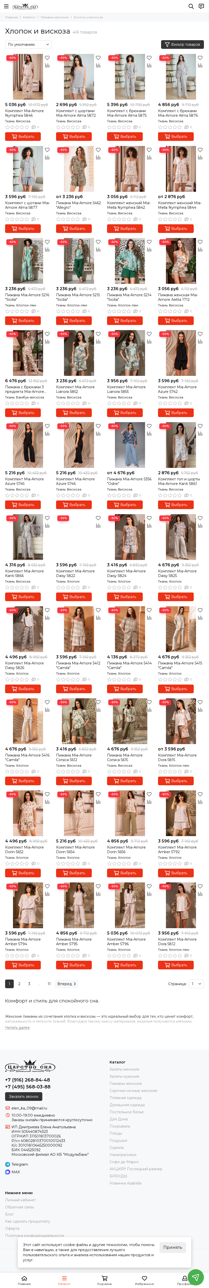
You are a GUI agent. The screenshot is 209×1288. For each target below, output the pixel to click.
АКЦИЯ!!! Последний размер (136, 1169)
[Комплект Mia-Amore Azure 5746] (79, 445)
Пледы (116, 1133)
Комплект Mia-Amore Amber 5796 (126, 941)
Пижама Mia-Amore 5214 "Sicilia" (129, 297)
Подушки (118, 1140)
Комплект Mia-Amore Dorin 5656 (126, 849)
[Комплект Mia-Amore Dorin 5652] (28, 813)
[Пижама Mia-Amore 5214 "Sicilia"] (130, 261)
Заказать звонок (23, 1096)
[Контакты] (201, 6)
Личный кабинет (20, 1200)
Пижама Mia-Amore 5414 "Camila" (129, 665)
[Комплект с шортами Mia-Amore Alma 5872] (79, 77)
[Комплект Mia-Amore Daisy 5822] (79, 537)
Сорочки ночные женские (133, 1090)
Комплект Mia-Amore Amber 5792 (177, 849)
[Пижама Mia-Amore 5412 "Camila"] (79, 629)
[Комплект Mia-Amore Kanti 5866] (28, 537)
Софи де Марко (124, 1162)
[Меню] (6, 6)
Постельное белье (127, 1112)
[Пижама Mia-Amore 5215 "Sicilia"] (79, 261)
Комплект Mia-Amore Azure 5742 (177, 389)
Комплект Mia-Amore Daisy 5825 (177, 573)
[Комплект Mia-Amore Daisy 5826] (28, 629)
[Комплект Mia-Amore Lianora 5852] (79, 353)
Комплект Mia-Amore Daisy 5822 (75, 573)
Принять (172, 1247)
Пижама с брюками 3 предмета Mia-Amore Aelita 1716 (24, 389)
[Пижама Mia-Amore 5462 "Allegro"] (79, 169)
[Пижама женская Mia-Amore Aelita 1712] (181, 261)
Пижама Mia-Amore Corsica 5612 (74, 757)
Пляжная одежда (125, 1097)
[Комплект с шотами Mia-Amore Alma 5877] (28, 169)
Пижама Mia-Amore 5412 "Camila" (78, 665)
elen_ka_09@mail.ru (29, 1108)
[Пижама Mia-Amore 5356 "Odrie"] (130, 445)
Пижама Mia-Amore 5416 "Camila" (27, 757)
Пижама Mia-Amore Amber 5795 (74, 941)
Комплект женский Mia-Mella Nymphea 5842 (129, 205)
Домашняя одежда (127, 1105)
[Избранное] (47, 58)
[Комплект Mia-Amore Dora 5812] (181, 905)
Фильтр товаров (185, 44)
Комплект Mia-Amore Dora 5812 (177, 941)
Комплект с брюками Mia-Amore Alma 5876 (178, 113)
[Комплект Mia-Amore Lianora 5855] (130, 353)
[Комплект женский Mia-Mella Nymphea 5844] (181, 169)
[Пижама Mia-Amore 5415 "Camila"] (181, 629)
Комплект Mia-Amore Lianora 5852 (75, 389)
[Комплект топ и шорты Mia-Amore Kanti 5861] (181, 445)
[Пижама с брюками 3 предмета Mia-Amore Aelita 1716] (28, 353)
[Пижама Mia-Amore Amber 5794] (28, 905)
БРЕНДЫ (118, 1176)
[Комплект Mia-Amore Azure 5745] (28, 445)
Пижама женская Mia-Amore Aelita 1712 (178, 297)
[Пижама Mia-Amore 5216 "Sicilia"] (28, 261)
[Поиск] (191, 6)
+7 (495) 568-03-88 (27, 1087)
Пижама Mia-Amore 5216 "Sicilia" (27, 297)
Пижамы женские (55, 17)
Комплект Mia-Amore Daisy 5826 (24, 665)
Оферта (12, 1228)
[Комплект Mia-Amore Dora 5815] (181, 721)
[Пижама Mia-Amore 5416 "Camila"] (28, 721)
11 (49, 984)
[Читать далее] (17, 1028)
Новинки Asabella (125, 1183)
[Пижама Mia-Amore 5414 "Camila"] (130, 629)
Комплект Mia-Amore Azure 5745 (24, 481)
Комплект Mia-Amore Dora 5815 (177, 757)
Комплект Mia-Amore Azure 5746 (75, 481)
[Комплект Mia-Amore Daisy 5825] (181, 537)
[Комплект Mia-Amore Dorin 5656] (130, 813)
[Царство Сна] (25, 6)
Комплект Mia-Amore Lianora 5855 (126, 389)
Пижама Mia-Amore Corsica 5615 (125, 757)
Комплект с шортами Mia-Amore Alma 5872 (76, 113)
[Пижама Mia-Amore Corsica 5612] (79, 721)
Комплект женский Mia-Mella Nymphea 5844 (180, 205)
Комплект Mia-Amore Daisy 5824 (126, 573)
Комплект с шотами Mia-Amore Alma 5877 (27, 205)
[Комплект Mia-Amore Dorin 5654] (79, 813)
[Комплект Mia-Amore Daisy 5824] (130, 537)
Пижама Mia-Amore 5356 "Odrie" (129, 481)
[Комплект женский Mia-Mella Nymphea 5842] (130, 169)
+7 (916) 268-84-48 (27, 1080)
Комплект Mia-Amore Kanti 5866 (24, 573)
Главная (11, 17)
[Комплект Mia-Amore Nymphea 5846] (28, 77)
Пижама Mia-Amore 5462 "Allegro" (78, 205)
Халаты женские (124, 1069)
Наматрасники (123, 1154)
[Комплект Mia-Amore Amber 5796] (130, 905)
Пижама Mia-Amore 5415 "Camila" (180, 665)
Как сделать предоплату (27, 1221)
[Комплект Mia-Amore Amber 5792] (181, 813)
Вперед (64, 984)
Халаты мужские (124, 1076)
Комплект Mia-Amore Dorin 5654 (75, 849)
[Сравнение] (47, 65)
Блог (9, 1214)
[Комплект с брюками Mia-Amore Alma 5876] (181, 77)
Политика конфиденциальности (34, 1235)
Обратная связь (19, 1207)
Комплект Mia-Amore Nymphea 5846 (24, 113)
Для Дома (119, 1119)
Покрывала (120, 1126)
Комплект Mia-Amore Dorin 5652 (24, 849)
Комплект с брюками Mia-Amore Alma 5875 (127, 113)
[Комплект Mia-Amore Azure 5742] (181, 353)
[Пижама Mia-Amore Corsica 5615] (130, 721)
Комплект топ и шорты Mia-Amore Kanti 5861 (179, 481)
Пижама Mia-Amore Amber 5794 (23, 941)
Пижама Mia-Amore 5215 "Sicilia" (78, 297)
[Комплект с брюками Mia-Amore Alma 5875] (130, 77)
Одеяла (117, 1147)
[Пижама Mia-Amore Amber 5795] (79, 905)
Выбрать (26, 136)
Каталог (29, 17)
